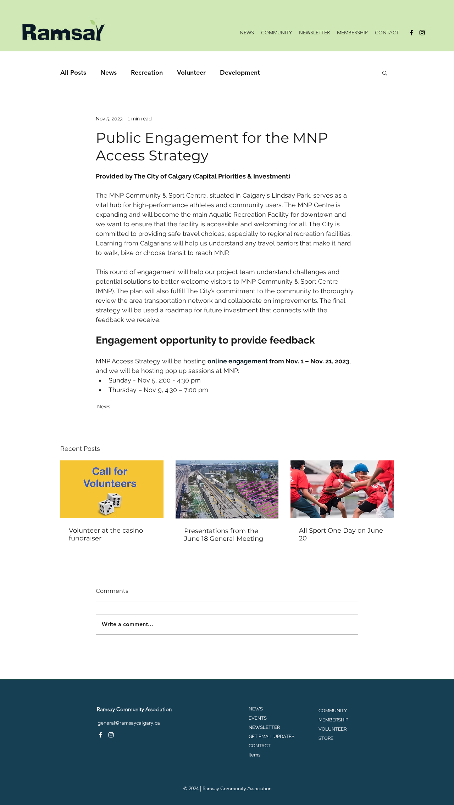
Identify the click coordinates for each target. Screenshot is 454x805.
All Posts (73, 72)
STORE (326, 738)
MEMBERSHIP (333, 719)
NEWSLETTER (264, 727)
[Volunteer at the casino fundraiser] (112, 489)
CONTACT (260, 745)
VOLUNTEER (333, 729)
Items (254, 755)
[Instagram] (422, 32)
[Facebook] (411, 32)
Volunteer (191, 72)
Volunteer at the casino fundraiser (106, 534)
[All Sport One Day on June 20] (342, 489)
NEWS (256, 709)
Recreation (147, 72)
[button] (384, 72)
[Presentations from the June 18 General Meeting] (227, 489)
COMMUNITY (333, 710)
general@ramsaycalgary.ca (129, 722)
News (108, 72)
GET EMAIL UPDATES (271, 736)
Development (240, 72)
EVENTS (258, 718)
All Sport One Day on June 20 (341, 534)
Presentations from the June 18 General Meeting (223, 535)
